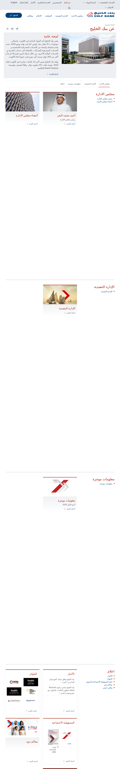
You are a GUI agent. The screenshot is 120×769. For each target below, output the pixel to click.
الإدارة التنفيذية (61, 16)
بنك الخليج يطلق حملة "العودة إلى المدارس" (61, 680)
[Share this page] (7, 29)
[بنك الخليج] (100, 14)
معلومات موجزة (74, 84)
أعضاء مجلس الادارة (104, 102)
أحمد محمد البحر (66, 115)
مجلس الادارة (77, 16)
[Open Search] (69, 7)
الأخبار (32, 3)
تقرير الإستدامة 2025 (52, 749)
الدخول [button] (15, 15)
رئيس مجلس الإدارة (104, 99)
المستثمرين (56, 3)
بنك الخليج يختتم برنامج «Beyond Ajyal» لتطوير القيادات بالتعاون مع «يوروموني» (61, 690)
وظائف (30, 16)
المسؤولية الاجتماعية (63, 722)
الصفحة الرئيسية (109, 25)
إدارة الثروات (90, 3)
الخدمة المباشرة (44, 3)
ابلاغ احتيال (24, 3)
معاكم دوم (108, 685)
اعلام (62, 84)
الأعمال (110, 7)
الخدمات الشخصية (107, 3)
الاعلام (39, 16)
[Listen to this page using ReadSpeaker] (17, 29)
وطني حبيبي (107, 688)
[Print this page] (12, 29)
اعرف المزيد (53, 74)
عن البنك (67, 3)
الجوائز (109, 679)
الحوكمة (48, 16)
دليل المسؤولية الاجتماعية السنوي (99, 682)
